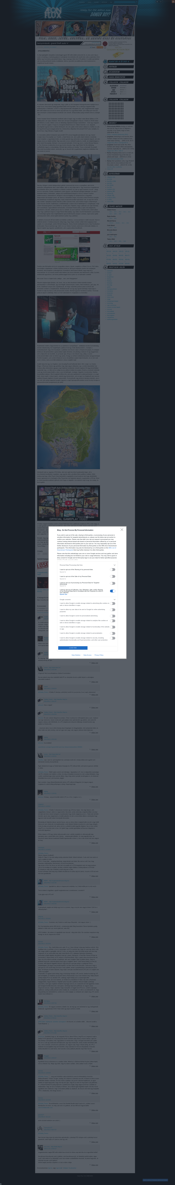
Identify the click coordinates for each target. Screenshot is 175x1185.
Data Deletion (76, 655)
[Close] (122, 530)
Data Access (87, 655)
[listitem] (87, 565)
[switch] (112, 569)
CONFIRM (73, 648)
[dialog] (87, 592)
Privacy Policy (99, 655)
